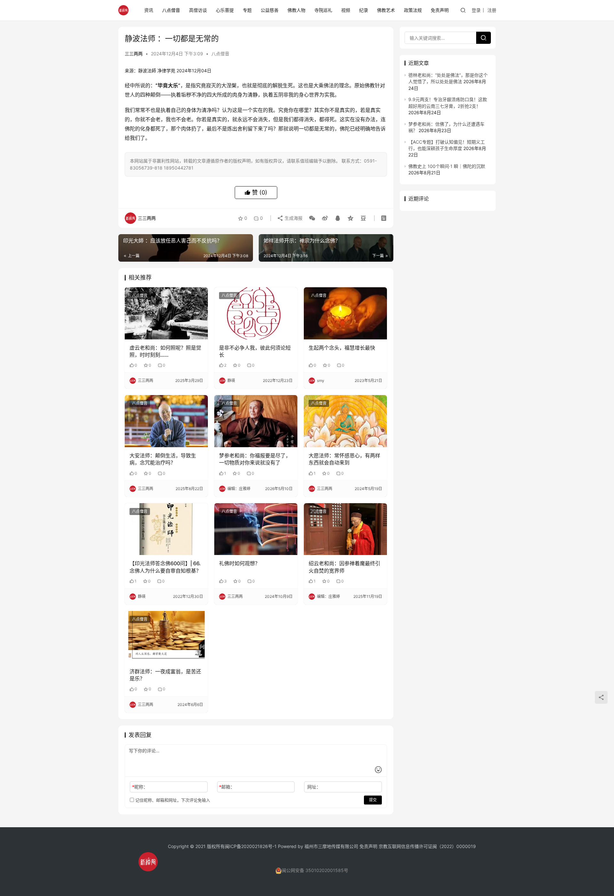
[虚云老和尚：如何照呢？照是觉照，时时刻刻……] (166, 313)
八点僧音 (171, 10)
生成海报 (293, 218)
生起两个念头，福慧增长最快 (342, 348)
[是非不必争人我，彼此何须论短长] (255, 313)
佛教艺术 (386, 10)
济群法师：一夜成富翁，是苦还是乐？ (165, 675)
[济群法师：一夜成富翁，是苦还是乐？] (166, 637)
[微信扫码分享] (312, 218)
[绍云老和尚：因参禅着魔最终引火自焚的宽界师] (345, 529)
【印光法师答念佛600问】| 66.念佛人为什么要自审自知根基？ (165, 567)
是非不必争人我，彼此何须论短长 (255, 351)
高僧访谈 (198, 10)
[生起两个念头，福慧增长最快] (345, 313)
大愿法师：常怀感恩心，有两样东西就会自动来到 (344, 459)
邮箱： (227, 786)
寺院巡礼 (323, 10)
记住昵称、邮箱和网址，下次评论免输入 (172, 800)
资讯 (148, 10)
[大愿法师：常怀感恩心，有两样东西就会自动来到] (345, 421)
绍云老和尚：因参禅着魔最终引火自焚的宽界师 (344, 567)
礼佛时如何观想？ (239, 563)
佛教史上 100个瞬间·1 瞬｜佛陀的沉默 (446, 166)
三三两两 (134, 53)
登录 (476, 10)
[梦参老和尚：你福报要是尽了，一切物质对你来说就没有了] (255, 421)
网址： (314, 786)
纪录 (363, 10)
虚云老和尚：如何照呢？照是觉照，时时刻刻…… (165, 351)
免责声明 (440, 10)
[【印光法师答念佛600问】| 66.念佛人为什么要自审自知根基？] (166, 529)
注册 (491, 10)
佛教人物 (296, 10)
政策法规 (413, 10)
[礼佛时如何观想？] (255, 529)
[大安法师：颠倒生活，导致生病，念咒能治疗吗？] (166, 421)
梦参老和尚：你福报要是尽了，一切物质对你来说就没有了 (255, 459)
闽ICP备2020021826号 (248, 846)
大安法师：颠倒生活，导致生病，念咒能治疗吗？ (163, 459)
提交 (373, 799)
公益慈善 (270, 10)
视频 (345, 10)
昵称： (140, 786)
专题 (247, 10)
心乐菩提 (225, 10)
